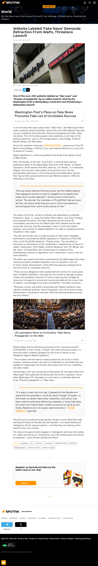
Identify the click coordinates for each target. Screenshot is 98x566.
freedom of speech (49, 448)
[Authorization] (84, 2)
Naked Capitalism (52, 145)
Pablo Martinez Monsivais (30, 85)
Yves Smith (38, 443)
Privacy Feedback (67, 538)
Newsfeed (24, 443)
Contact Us (33, 538)
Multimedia (68, 518)
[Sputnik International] (11, 5)
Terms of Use (23, 538)
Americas (13, 518)
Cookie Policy (43, 538)
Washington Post (60, 443)
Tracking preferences (83, 538)
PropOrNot (72, 443)
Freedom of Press (34, 448)
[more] (82, 121)
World (16, 443)
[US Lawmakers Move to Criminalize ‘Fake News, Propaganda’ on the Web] (49, 314)
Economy (32, 518)
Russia (23, 518)
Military (42, 518)
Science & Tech (54, 518)
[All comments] (3, 562)
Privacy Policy (54, 538)
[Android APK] (8, 545)
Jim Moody (48, 443)
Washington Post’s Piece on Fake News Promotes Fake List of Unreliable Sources (45, 114)
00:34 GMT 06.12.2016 (21, 40)
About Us (4, 538)
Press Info (13, 538)
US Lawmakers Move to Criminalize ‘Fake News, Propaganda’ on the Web (43, 334)
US (31, 443)
